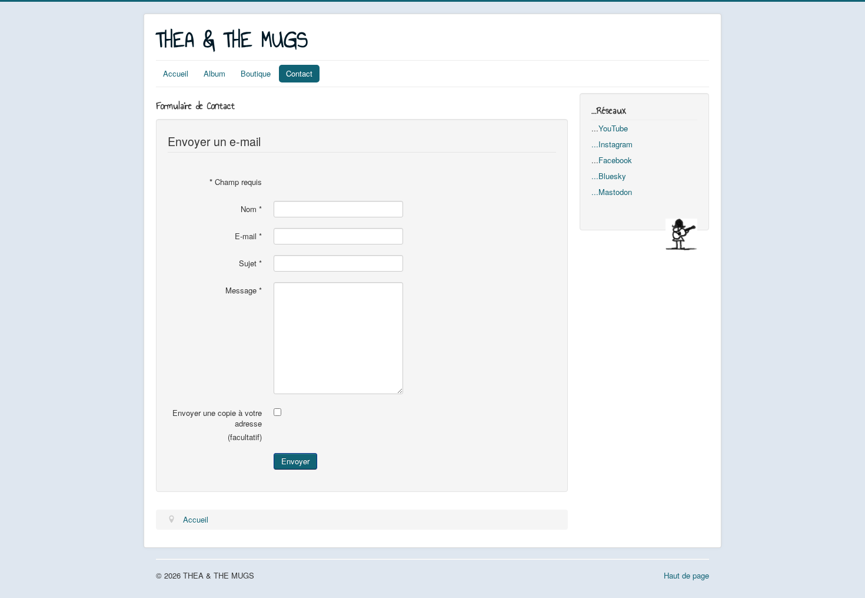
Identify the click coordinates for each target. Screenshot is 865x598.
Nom (251, 209)
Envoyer (295, 461)
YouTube (613, 128)
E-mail (248, 236)
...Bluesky (608, 175)
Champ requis (235, 182)
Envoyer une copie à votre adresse (217, 418)
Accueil (175, 73)
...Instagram (612, 144)
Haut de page (686, 575)
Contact (299, 73)
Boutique (256, 73)
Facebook (615, 160)
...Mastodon (611, 191)
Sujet (250, 263)
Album (214, 73)
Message (243, 290)
